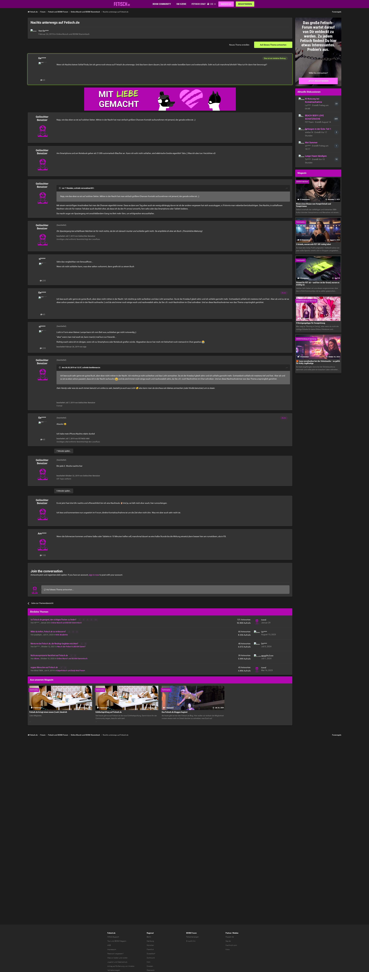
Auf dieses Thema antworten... (60, 589)
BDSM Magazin (120, 941)
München (150, 945)
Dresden (150, 966)
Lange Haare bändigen (316, 156)
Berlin (149, 937)
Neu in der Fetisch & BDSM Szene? (71, 646)
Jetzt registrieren (318, 81)
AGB (109, 945)
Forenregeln (336, 12)
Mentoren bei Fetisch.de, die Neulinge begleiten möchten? (55, 643)
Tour (109, 941)
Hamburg (150, 941)
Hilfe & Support (113, 937)
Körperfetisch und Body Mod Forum (70, 670)
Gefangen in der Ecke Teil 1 (318, 129)
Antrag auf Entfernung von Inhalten (120, 966)
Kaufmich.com (231, 945)
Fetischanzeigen (192, 937)
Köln (148, 962)
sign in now (94, 575)
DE (211, 4)
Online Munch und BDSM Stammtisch (73, 34)
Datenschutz (122, 962)
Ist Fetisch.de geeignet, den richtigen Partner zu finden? (54, 619)
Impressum (111, 949)
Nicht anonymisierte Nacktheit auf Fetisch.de (49, 655)
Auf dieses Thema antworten (273, 45)
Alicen (37, 658)
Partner (228, 933)
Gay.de (228, 941)
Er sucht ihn (190, 941)
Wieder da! (226, 4)
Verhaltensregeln (113, 970)
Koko (228, 949)
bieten (116, 958)
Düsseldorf (151, 954)
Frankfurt (150, 949)
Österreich (151, 970)
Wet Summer (311, 142)
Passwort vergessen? (115, 954)
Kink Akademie (61, 635)
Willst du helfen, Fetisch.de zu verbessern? (48, 631)
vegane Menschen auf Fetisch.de (44, 667)
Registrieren (245, 4)
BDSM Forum (191, 933)
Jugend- (110, 962)
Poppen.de (230, 937)
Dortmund (151, 958)
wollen (125, 958)
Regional (150, 933)
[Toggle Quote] (60, 188)
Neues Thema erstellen (239, 45)
